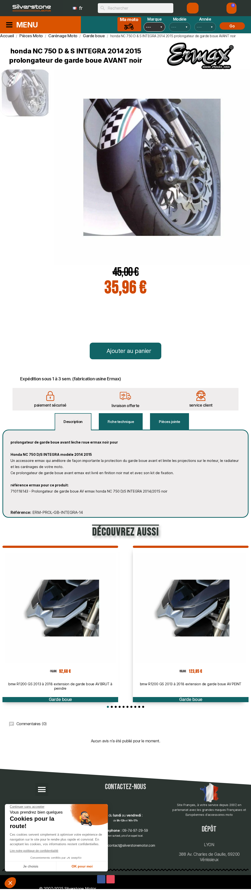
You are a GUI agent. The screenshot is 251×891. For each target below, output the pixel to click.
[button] (231, 8)
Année (205, 19)
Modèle (180, 19)
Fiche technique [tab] (121, 422)
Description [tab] (73, 422)
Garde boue (60, 699)
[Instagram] (110, 879)
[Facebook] (101, 879)
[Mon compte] (193, 8)
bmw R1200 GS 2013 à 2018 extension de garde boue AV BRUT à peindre (60, 686)
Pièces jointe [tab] (169, 422)
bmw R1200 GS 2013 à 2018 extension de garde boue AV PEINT (191, 684)
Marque (154, 19)
